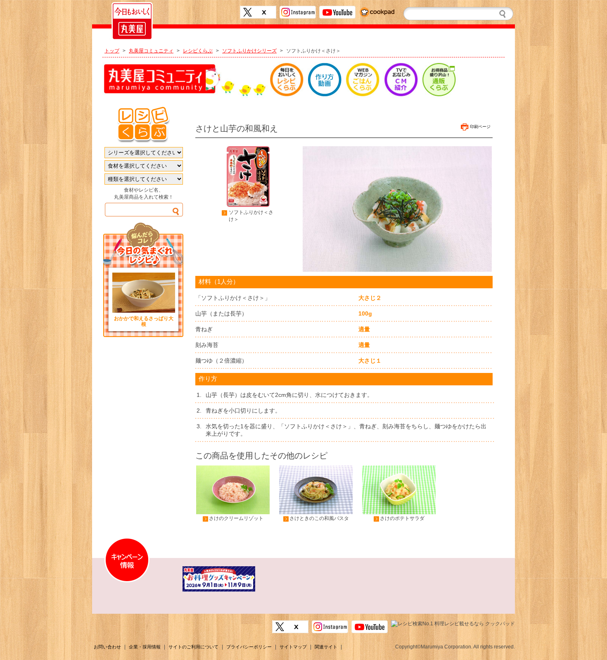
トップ (111, 51)
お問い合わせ (107, 646)
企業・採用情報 (145, 646)
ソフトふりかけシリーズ (249, 51)
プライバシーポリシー (249, 646)
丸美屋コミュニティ (151, 51)
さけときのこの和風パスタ (319, 518)
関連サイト (326, 646)
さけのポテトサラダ (402, 518)
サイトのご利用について (193, 646)
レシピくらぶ (198, 51)
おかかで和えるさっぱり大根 (143, 321)
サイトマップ (293, 646)
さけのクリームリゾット (236, 518)
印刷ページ (480, 126)
